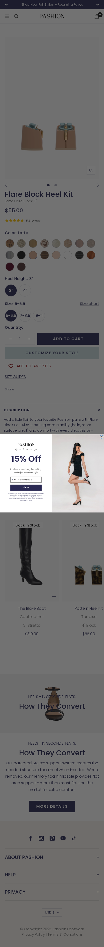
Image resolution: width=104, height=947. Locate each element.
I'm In (26, 487)
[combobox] (13, 479)
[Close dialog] (101, 437)
